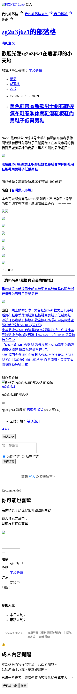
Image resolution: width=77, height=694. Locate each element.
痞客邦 (32, 410)
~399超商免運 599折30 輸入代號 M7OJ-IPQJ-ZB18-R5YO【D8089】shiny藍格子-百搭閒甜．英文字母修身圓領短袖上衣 (38, 359)
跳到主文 (8, 43)
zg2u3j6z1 (8, 386)
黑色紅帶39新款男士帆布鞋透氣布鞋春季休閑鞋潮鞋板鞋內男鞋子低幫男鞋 (42, 113)
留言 (40, 410)
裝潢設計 (33, 421)
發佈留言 (8, 461)
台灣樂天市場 (21, 190)
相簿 (13, 79)
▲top (5, 428)
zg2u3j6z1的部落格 (29, 32)
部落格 (15, 84)
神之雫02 (8, 340)
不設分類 (35, 71)
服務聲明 (44, 636)
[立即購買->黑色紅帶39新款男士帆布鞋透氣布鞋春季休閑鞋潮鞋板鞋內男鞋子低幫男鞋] (3, 156)
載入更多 (8, 436)
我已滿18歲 (10, 685)
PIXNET (19, 632)
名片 (13, 89)
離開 (23, 685)
